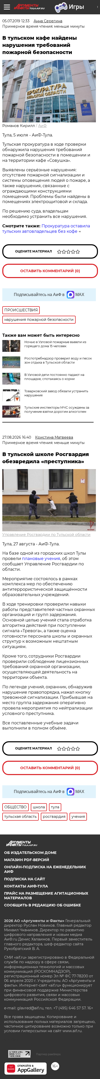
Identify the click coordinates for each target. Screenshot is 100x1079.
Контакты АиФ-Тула (26, 886)
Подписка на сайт (24, 879)
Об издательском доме (30, 852)
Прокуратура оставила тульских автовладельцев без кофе (46, 229)
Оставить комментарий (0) (50, 271)
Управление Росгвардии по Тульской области (46, 534)
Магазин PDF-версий (26, 860)
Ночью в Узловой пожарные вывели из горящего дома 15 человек (55, 344)
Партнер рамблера (48, 1054)
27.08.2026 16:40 (16, 437)
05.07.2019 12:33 (15, 21)
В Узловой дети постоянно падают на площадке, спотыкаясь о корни (54, 377)
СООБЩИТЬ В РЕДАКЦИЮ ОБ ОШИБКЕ (42, 905)
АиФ (42, 125)
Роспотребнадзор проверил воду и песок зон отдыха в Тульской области (58, 360)
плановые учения (41, 558)
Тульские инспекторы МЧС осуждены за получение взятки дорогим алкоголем (56, 410)
